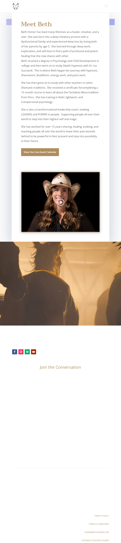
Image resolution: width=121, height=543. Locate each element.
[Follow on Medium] (27, 351)
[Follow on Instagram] (20, 351)
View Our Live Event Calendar (40, 152)
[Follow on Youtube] (33, 351)
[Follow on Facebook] (14, 351)
